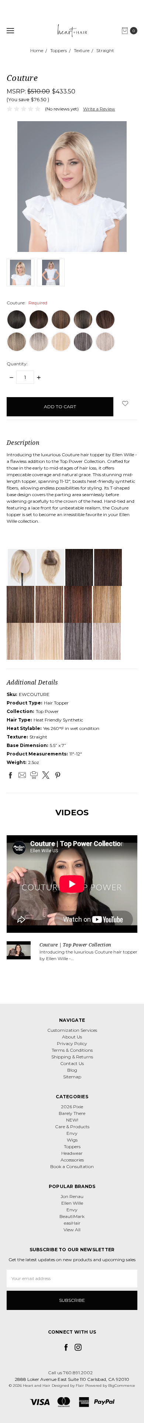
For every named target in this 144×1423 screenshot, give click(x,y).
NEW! (72, 1120)
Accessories (72, 1160)
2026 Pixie (72, 1106)
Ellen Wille (72, 1203)
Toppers (72, 1146)
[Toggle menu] (10, 30)
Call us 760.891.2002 (70, 1372)
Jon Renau (72, 1196)
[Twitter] (45, 775)
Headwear (72, 1153)
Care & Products (72, 1126)
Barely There (72, 1113)
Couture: (27, 303)
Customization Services (72, 1030)
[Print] (34, 775)
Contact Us (72, 1063)
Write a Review (99, 109)
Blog (72, 1070)
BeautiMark (72, 1216)
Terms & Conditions (72, 1050)
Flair (80, 1385)
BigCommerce (121, 1385)
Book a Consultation (72, 1166)
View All (72, 1229)
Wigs (72, 1140)
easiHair (72, 1223)
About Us (72, 1037)
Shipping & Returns (72, 1056)
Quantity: (17, 363)
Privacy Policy (72, 1043)
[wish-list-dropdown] (125, 403)
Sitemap (72, 1076)
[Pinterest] (57, 775)
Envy (72, 1133)
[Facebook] (10, 775)
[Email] (22, 775)
